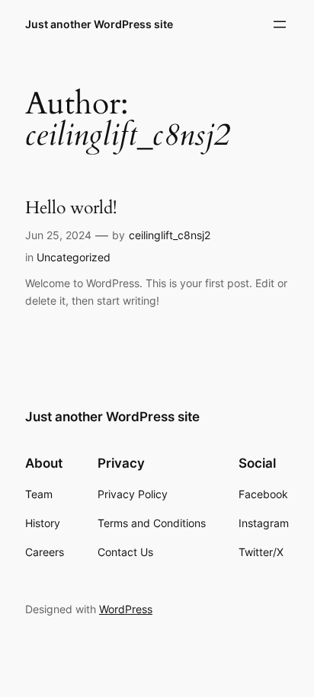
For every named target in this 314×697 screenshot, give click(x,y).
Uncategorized (74, 257)
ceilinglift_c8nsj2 (169, 235)
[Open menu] (280, 24)
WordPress (125, 609)
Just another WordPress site (99, 24)
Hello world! (71, 208)
